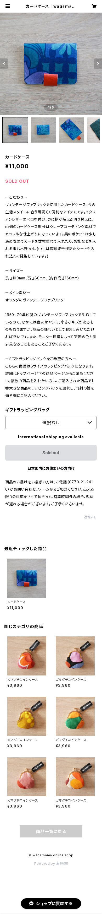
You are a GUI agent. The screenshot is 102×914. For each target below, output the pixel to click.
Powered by (45, 864)
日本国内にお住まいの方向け (51, 468)
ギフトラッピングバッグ (27, 409)
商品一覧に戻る (51, 831)
